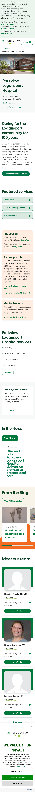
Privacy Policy (20, 766)
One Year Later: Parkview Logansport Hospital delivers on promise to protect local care (16, 463)
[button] (32, 726)
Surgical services (12, 216)
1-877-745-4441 (7, 24)
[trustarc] (29, 790)
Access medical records (14, 317)
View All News (10, 438)
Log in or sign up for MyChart (16, 293)
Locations (5, 49)
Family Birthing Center (14, 208)
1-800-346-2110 (7, 29)
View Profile (17, 611)
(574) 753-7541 (15, 107)
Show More (17, 722)
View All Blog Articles (13, 501)
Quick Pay (25, 240)
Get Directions (9, 103)
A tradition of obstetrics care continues (14, 534)
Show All (7, 372)
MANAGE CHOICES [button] (17, 771)
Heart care (9, 200)
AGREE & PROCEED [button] (17, 777)
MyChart (18, 247)
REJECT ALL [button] (17, 783)
